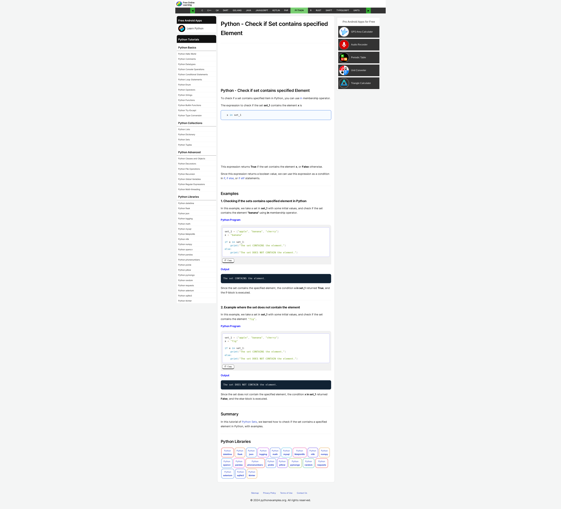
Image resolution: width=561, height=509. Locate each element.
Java (248, 10)
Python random (185, 280)
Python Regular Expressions (191, 184)
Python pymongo (186, 275)
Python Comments (187, 59)
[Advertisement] (276, 141)
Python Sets (184, 139)
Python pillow (184, 270)
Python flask (184, 208)
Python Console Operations (191, 69)
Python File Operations (189, 169)
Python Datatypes (186, 64)
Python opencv (185, 249)
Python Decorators (187, 163)
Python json (183, 213)
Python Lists (184, 129)
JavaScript (262, 10)
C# (217, 10)
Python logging (185, 218)
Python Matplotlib (186, 234)
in (301, 98)
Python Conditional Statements (193, 74)
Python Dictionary (186, 134)
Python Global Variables (189, 179)
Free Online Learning (189, 3)
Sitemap (255, 493)
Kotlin (276, 10)
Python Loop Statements (190, 79)
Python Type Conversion (190, 115)
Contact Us (302, 493)
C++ (209, 10)
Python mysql (184, 229)
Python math (184, 224)
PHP (286, 10)
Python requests (186, 285)
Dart (225, 10)
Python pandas (185, 254)
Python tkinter (185, 300)
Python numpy (185, 244)
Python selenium (186, 290)
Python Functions (186, 100)
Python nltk (183, 239)
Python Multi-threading (189, 189)
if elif (242, 178)
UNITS (356, 10)
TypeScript (342, 10)
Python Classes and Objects (191, 158)
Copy (229, 260)
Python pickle (184, 265)
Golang (237, 10)
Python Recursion (186, 174)
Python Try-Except (187, 110)
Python (299, 10)
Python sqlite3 (185, 295)
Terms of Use (286, 493)
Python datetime (186, 203)
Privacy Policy (269, 493)
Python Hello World (187, 54)
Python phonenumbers (189, 259)
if (224, 178)
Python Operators (186, 89)
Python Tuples (185, 145)
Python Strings (185, 95)
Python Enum (184, 84)
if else (230, 178)
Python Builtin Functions (189, 105)
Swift (329, 10)
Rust (318, 10)
